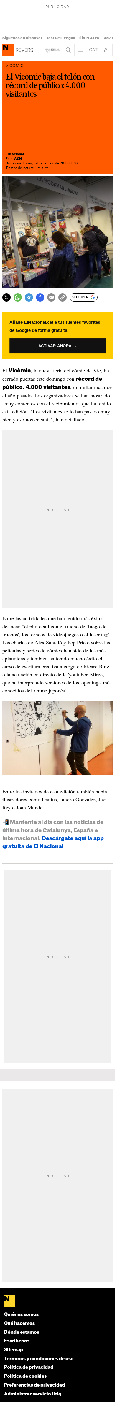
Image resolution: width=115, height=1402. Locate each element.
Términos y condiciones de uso (39, 1359)
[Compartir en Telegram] (29, 297)
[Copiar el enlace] (62, 297)
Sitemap (13, 1350)
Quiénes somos (21, 1314)
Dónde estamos (21, 1332)
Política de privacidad (28, 1367)
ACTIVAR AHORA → (57, 345)
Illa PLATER (89, 38)
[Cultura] (8, 50)
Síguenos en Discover (22, 38)
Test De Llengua (60, 38)
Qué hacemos (19, 1323)
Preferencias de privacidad (34, 1385)
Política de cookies (25, 1376)
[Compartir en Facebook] (40, 297)
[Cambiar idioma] (93, 50)
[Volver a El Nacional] (52, 50)
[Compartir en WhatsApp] (18, 297)
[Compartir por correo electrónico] (51, 297)
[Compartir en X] (6, 297)
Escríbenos (16, 1341)
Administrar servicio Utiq (32, 1394)
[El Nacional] (58, 1302)
